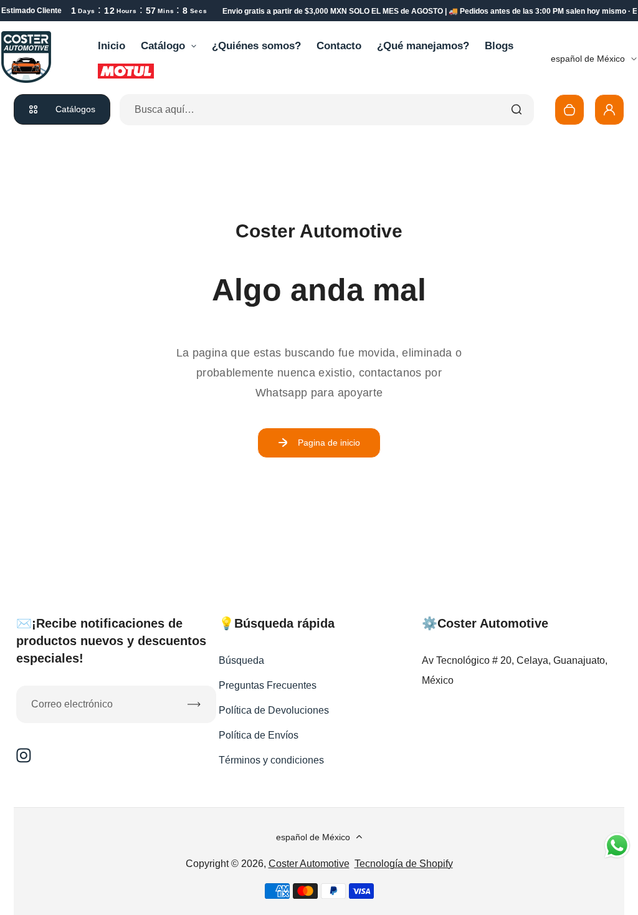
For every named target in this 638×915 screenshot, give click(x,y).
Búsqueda (241, 660)
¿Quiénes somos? (256, 46)
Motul (126, 71)
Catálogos (75, 109)
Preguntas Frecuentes (268, 685)
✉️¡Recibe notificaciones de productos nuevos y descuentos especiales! (111, 640)
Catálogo (163, 46)
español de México (588, 59)
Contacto (339, 46)
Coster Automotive (309, 863)
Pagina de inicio (329, 443)
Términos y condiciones (271, 760)
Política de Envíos (258, 735)
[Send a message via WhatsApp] (617, 845)
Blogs (499, 46)
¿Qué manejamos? (423, 46)
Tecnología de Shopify (404, 863)
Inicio (111, 46)
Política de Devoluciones (274, 710)
